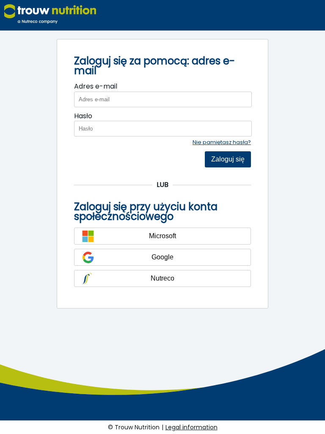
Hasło (83, 116)
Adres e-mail (95, 86)
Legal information (191, 427)
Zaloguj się (228, 159)
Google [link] (162, 257)
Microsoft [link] (162, 235)
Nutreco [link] (162, 278)
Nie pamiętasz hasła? (222, 142)
